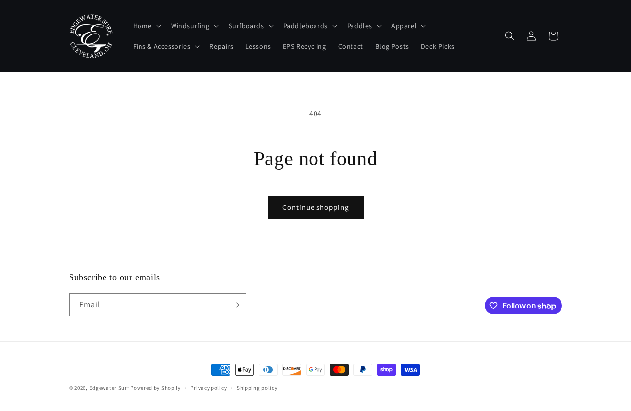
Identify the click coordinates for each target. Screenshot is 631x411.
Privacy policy (208, 387)
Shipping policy (257, 387)
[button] (146, 25)
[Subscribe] (235, 304)
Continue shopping (315, 207)
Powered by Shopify (155, 387)
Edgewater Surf (109, 387)
